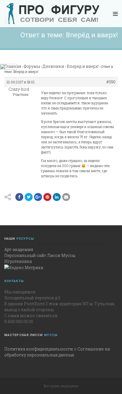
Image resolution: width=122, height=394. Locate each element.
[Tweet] (29, 197)
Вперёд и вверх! (83, 66)
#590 (110, 82)
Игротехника (18, 261)
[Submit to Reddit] (47, 197)
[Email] (57, 197)
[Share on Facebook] (19, 197)
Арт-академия (18, 249)
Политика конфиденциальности (38, 349)
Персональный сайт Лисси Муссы (39, 255)
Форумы (32, 66)
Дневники (53, 66)
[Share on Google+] (38, 197)
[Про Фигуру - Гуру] (52, 13)
